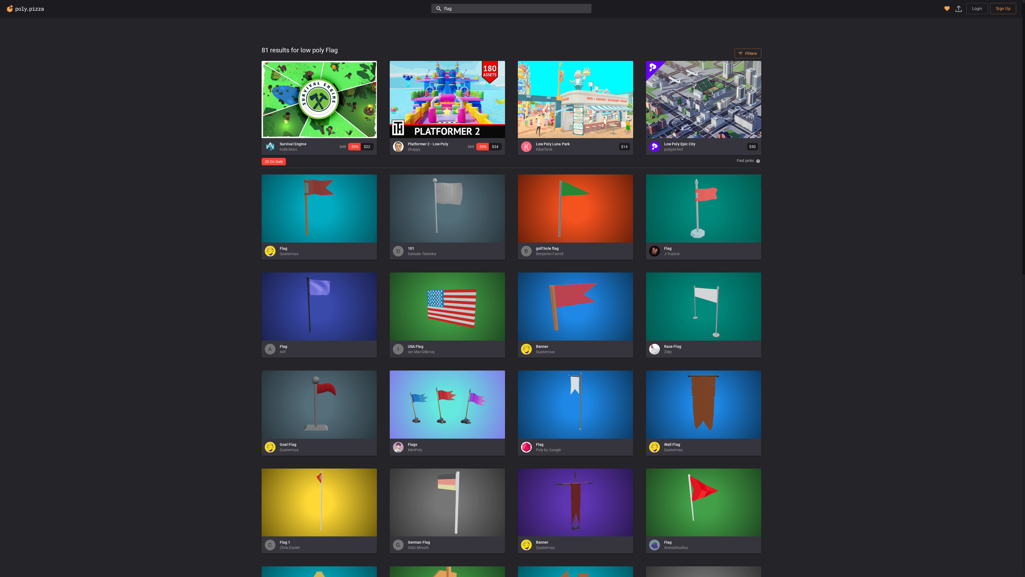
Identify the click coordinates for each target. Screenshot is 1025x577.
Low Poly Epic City (680, 144)
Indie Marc (289, 149)
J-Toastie (672, 254)
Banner (542, 346)
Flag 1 (285, 542)
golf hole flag (547, 248)
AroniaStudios (676, 547)
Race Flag (672, 346)
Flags (412, 444)
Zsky (668, 352)
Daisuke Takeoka (422, 254)
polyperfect (673, 149)
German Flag (419, 542)
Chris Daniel (290, 547)
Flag (283, 248)
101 (411, 248)
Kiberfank (544, 149)
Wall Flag (672, 444)
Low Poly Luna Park (553, 144)
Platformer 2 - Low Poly (428, 144)
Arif (283, 352)
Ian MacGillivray (421, 352)
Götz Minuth (418, 547)
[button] (947, 8)
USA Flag (415, 346)
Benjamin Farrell (549, 254)
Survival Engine (293, 144)
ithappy (414, 149)
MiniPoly (415, 450)
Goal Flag (288, 444)
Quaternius (289, 254)
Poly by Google (548, 450)
